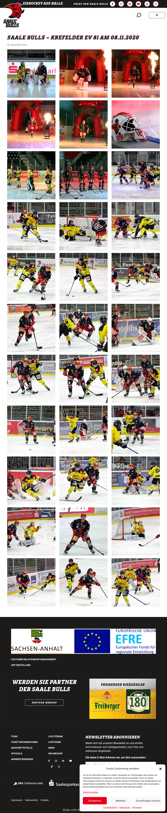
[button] (160, 768)
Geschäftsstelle (21, 747)
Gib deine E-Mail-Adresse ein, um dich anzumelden (115, 757)
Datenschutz (124, 807)
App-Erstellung (21, 665)
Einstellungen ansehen (148, 800)
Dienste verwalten (90, 792)
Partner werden (44, 702)
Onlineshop (55, 753)
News (51, 747)
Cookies (45, 800)
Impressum (137, 807)
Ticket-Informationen (24, 742)
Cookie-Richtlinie (110, 807)
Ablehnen (120, 800)
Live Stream (55, 736)
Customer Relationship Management (33, 659)
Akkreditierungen (22, 759)
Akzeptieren (94, 800)
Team (14, 736)
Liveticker (54, 742)
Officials (16, 753)
